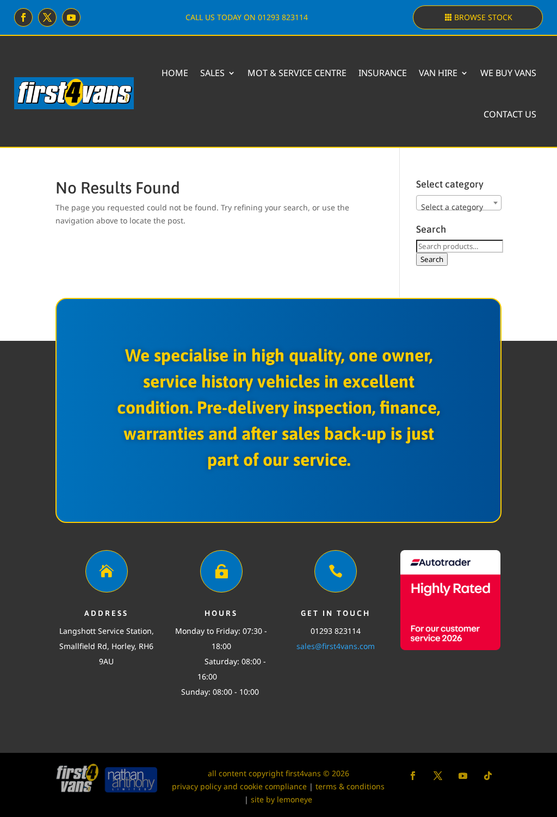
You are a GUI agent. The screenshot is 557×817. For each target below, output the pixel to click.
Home (175, 73)
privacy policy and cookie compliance (239, 786)
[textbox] (458, 207)
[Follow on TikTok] (488, 775)
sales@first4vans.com (335, 646)
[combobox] (458, 202)
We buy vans (508, 73)
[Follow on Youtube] (71, 17)
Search (431, 259)
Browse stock (483, 17)
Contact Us (510, 114)
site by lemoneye (281, 799)
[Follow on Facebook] (23, 17)
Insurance (382, 73)
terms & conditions (350, 786)
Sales (212, 73)
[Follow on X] (47, 17)
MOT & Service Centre (296, 73)
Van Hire (438, 73)
